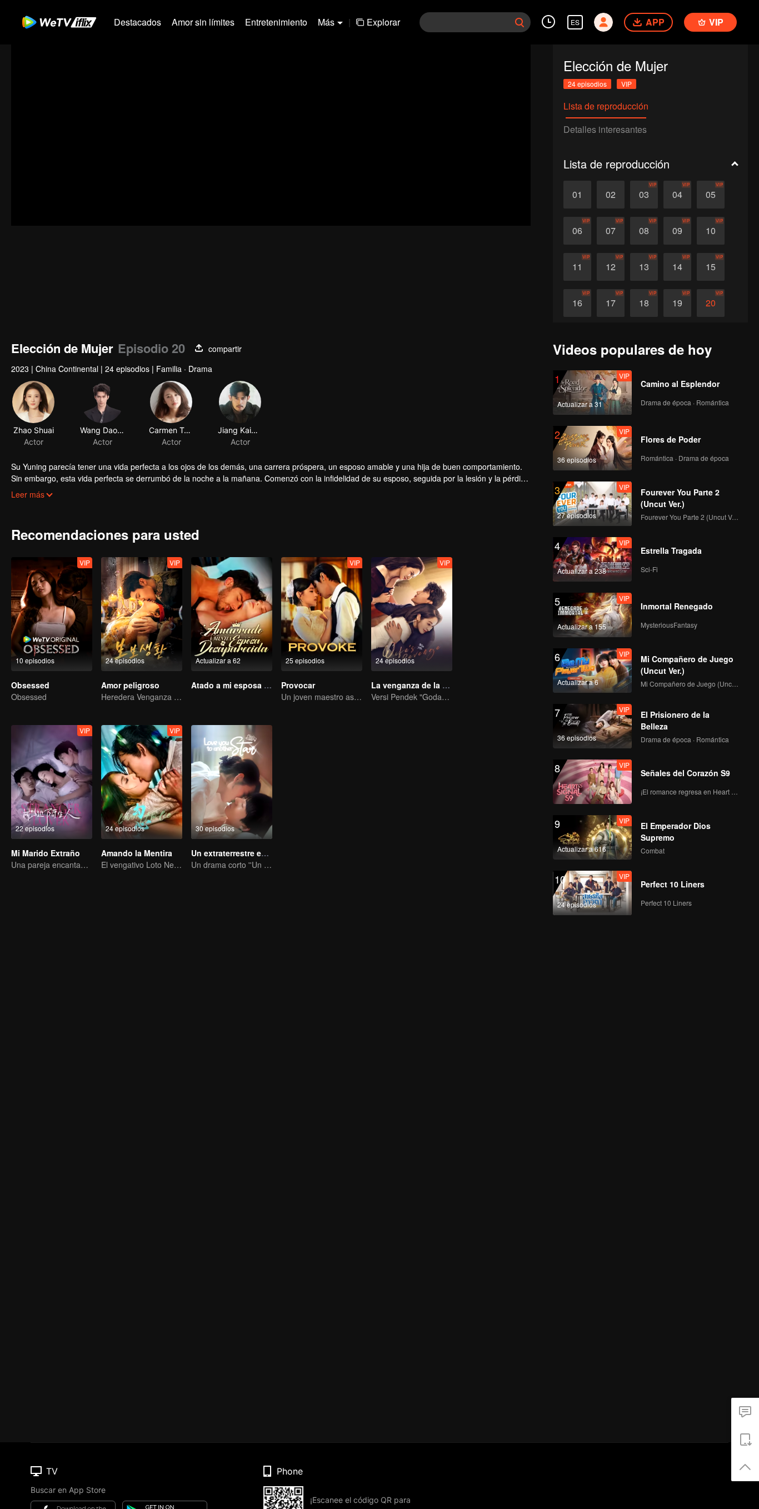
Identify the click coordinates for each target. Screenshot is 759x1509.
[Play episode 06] (577, 231)
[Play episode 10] (711, 231)
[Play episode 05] (711, 195)
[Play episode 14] (677, 267)
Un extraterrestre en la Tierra (245, 852)
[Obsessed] (51, 614)
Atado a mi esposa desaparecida (253, 685)
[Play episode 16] (577, 303)
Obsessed (30, 685)
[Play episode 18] (644, 303)
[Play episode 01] (577, 195)
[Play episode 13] (644, 267)
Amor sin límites (203, 22)
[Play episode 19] (677, 303)
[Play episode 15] (711, 267)
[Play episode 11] (577, 267)
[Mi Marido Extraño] (51, 782)
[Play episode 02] (611, 195)
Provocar (298, 685)
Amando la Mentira (136, 852)
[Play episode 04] (677, 195)
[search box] (519, 22)
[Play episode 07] (611, 231)
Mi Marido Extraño (45, 852)
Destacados (137, 22)
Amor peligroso (130, 685)
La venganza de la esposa (420, 685)
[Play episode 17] (611, 303)
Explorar (383, 22)
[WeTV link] (59, 22)
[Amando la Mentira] (141, 782)
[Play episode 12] (611, 267)
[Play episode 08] (644, 231)
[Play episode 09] (677, 231)
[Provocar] (321, 614)
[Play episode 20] (711, 303)
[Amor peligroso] (141, 614)
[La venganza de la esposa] (411, 614)
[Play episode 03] (644, 195)
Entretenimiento (276, 22)
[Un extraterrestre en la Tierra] (231, 782)
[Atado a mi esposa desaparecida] (231, 614)
